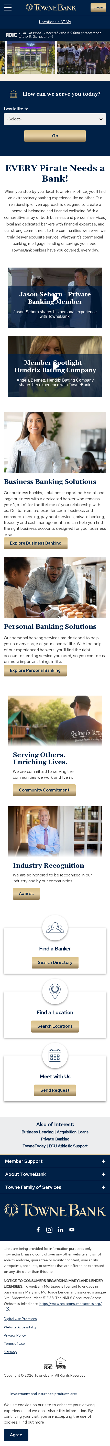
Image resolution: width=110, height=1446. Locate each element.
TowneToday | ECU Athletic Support (55, 1146)
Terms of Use (14, 1343)
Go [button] (55, 136)
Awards (26, 893)
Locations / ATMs (55, 21)
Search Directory (55, 962)
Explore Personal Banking (35, 670)
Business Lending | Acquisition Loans (55, 1132)
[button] (8, 7)
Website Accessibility (20, 1327)
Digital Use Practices (20, 1319)
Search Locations (55, 1026)
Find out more (31, 1422)
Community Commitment (44, 790)
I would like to (16, 108)
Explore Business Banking (35, 543)
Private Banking (55, 1139)
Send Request (55, 1090)
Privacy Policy (15, 1335)
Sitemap (10, 1352)
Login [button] (98, 7)
